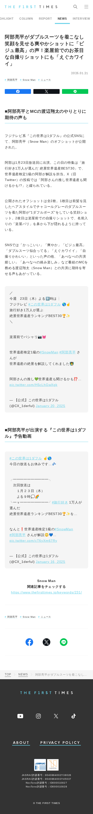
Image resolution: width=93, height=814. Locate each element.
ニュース (46, 80)
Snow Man (29, 80)
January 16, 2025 (50, 562)
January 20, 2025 (50, 406)
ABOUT (21, 743)
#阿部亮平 (67, 352)
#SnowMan (49, 352)
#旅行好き (60, 502)
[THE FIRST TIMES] (31, 6)
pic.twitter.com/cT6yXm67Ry (33, 541)
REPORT (45, 18)
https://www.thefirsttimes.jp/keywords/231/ (46, 592)
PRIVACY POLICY (60, 743)
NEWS (62, 18)
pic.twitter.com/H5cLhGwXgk (33, 385)
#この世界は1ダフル (44, 304)
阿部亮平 (12, 80)
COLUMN (26, 18)
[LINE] (75, 91)
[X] (46, 91)
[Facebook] (18, 91)
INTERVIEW (81, 18)
